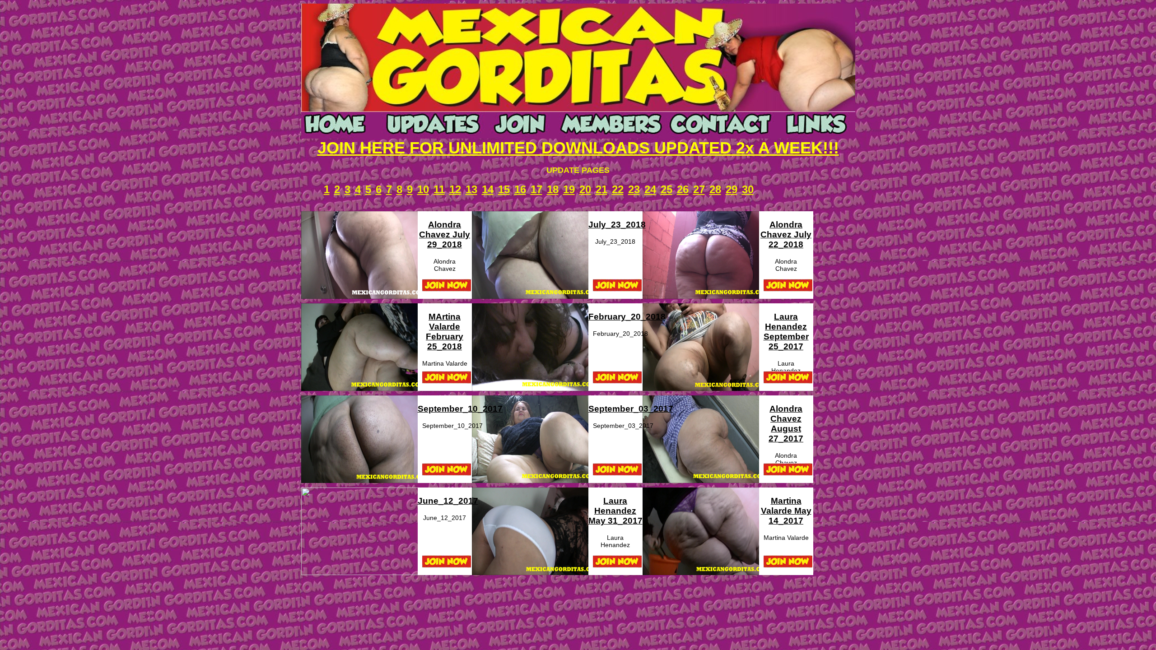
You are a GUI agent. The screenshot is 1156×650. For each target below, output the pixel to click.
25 (666, 189)
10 (423, 189)
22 (618, 189)
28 (715, 189)
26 (683, 189)
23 (634, 189)
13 (471, 189)
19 (569, 189)
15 (504, 189)
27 (699, 189)
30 (748, 189)
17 (536, 189)
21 (601, 189)
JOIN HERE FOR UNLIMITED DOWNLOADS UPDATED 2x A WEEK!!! (578, 148)
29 (731, 189)
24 (650, 189)
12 (455, 189)
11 (439, 189)
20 (585, 189)
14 (488, 189)
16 (520, 189)
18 (553, 189)
